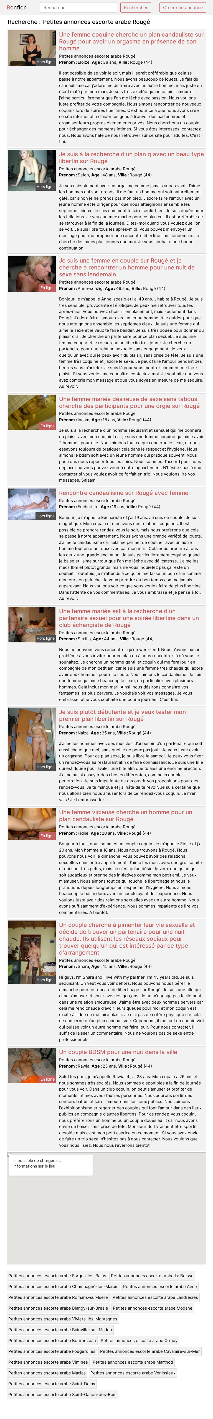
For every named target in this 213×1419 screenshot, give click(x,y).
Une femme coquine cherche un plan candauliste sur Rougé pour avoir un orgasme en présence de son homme (131, 41)
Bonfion (17, 7)
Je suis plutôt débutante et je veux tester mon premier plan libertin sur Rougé (122, 715)
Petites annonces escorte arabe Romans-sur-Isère (58, 1297)
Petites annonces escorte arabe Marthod (133, 1362)
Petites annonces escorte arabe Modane (152, 1308)
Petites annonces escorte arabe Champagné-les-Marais (63, 1286)
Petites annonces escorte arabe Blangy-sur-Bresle (58, 1308)
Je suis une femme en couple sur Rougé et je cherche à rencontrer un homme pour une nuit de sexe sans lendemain (127, 267)
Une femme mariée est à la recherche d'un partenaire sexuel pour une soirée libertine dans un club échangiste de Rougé (129, 618)
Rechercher (136, 7)
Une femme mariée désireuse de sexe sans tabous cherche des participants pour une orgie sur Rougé (129, 402)
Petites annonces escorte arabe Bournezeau (52, 1340)
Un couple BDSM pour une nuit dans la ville (118, 1051)
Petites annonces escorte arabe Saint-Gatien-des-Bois (62, 1394)
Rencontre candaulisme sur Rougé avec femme (123, 492)
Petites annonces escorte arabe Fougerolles (51, 1351)
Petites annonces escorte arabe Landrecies (155, 1297)
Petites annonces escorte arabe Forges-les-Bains (57, 1275)
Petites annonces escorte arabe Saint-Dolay (51, 1383)
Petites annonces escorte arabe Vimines (48, 1362)
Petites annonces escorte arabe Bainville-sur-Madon (60, 1329)
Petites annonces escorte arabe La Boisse (152, 1275)
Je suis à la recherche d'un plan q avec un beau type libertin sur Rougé (131, 157)
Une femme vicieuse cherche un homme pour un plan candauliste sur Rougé (125, 815)
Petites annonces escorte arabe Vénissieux (133, 1373)
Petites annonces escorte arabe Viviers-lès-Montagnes (62, 1319)
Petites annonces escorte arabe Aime (160, 1286)
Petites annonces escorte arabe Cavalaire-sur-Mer (150, 1351)
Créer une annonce (183, 7)
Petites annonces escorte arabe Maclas (47, 1373)
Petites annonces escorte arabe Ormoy (139, 1340)
